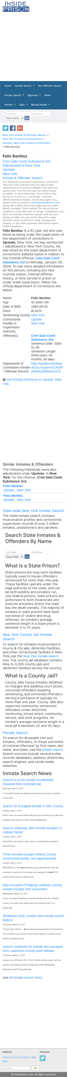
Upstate (9, 169)
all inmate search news (25, 977)
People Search (15, 733)
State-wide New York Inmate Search (33, 511)
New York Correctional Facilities (22, 138)
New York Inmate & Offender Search (24, 135)
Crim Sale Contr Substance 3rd (26, 161)
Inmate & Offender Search (23, 178)
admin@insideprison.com (45, 202)
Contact (25, 1057)
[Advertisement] (33, 46)
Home (6, 1057)
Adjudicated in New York (21, 165)
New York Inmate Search (41, 656)
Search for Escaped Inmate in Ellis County (33, 806)
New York (10, 174)
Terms (15, 1057)
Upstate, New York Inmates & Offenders (27, 142)
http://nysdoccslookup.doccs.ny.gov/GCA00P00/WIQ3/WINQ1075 (47, 367)
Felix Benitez (13, 486)
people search (52, 750)
